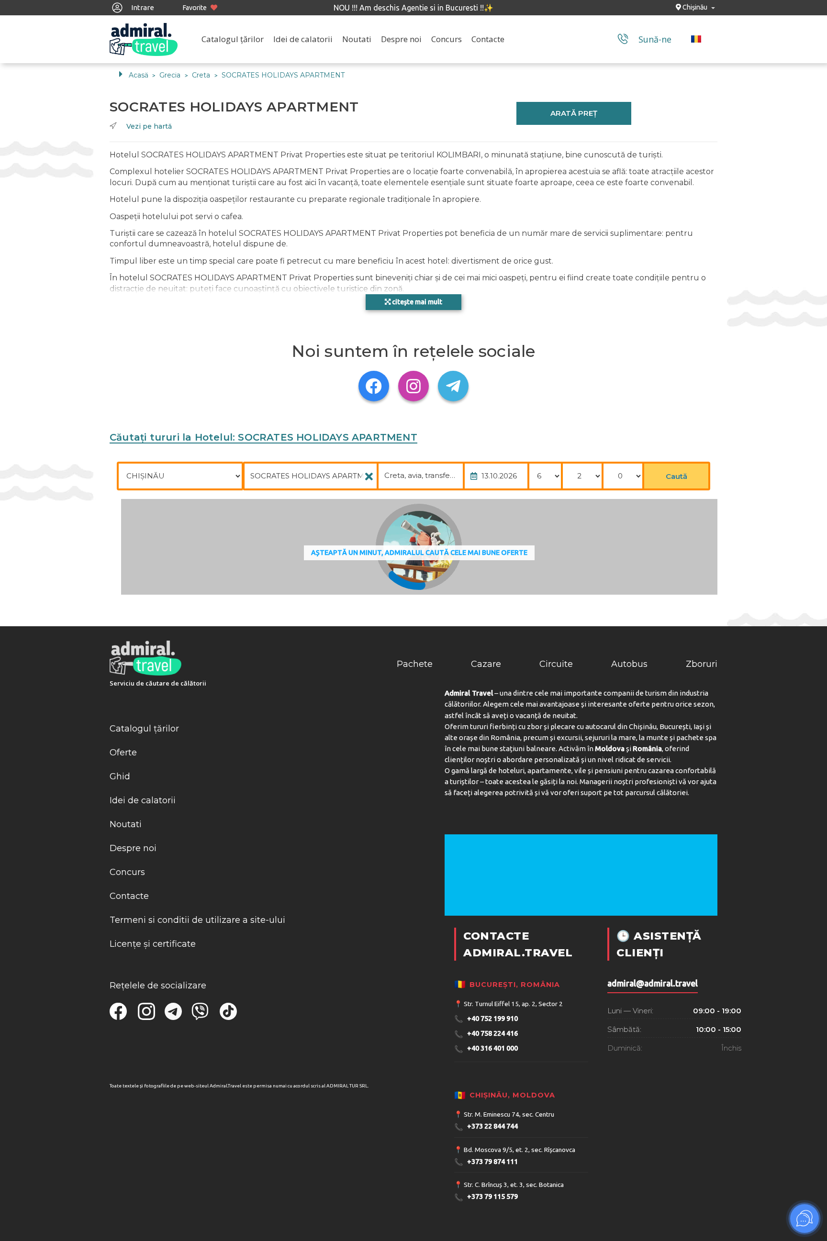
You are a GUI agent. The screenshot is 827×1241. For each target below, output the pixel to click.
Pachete (415, 664)
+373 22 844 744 (486, 1126)
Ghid (120, 776)
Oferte (123, 752)
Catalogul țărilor (232, 38)
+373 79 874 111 (486, 1161)
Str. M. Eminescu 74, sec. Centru (509, 1114)
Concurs (446, 38)
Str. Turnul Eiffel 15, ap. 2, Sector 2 (513, 1004)
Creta (202, 75)
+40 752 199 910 (486, 1018)
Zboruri (701, 664)
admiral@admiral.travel (652, 983)
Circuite (556, 664)
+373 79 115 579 (486, 1197)
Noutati (356, 38)
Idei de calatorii (303, 38)
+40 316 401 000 (486, 1048)
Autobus (629, 664)
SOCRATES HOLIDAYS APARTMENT (283, 75)
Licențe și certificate (153, 944)
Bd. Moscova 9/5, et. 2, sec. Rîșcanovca (519, 1149)
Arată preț (573, 113)
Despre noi (401, 38)
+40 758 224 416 (486, 1034)
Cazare (486, 664)
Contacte (487, 38)
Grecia (170, 75)
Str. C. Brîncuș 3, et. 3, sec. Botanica (514, 1184)
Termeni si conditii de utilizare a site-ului (197, 920)
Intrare (142, 7)
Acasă (138, 75)
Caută (676, 476)
